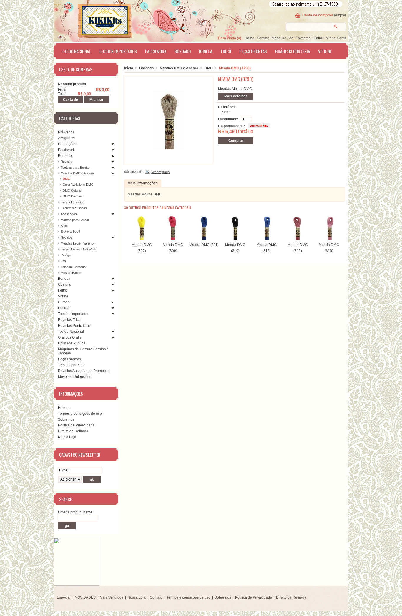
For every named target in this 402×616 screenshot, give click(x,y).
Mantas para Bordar (75, 220)
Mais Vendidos (111, 597)
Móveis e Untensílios (74, 377)
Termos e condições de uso (80, 413)
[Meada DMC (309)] (172, 239)
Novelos (66, 237)
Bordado (183, 51)
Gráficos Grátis (70, 337)
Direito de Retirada (73, 431)
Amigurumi (66, 138)
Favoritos (303, 38)
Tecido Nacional (76, 51)
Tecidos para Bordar (75, 167)
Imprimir (136, 171)
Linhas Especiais (73, 202)
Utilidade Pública (71, 343)
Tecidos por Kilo (71, 365)
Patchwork (155, 51)
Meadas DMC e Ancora (77, 173)
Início (128, 68)
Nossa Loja (67, 437)
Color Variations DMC (78, 184)
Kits (63, 261)
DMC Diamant (73, 196)
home (249, 38)
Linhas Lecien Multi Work (78, 249)
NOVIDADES (85, 597)
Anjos (65, 225)
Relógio (66, 255)
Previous (125, 227)
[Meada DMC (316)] (328, 239)
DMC (66, 178)
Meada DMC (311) (204, 245)
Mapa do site (282, 38)
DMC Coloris (72, 190)
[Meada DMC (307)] (141, 239)
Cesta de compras (317, 15)
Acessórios (69, 214)
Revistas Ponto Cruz (74, 326)
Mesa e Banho (71, 272)
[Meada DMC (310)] (235, 239)
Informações (71, 393)
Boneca (205, 51)
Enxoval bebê (70, 231)
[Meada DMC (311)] (204, 239)
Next (340, 227)
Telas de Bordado (73, 267)
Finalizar (96, 100)
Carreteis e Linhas (74, 208)
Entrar (318, 38)
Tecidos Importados (118, 51)
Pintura (63, 308)
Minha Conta (336, 38)
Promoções (67, 144)
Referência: (228, 107)
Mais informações (143, 183)
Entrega (64, 408)
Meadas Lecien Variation (78, 243)
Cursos (63, 302)
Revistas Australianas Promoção (84, 371)
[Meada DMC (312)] (266, 239)
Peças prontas (253, 51)
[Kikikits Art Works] (97, 19)
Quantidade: (228, 119)
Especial (64, 597)
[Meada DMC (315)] (297, 239)
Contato (263, 38)
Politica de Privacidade (76, 425)
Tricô (225, 51)
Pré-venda (66, 132)
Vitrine (325, 51)
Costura (64, 284)
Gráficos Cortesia (292, 51)
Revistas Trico (69, 320)
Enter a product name (75, 512)
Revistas (67, 161)
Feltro (62, 290)
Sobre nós (66, 419)
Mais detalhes (235, 96)
